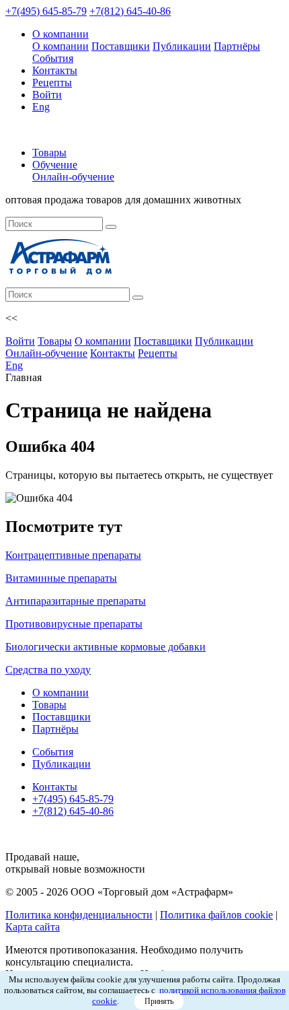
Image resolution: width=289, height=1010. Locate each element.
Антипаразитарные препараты (75, 601)
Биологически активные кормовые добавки (105, 646)
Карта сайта (32, 927)
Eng (41, 106)
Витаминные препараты (61, 578)
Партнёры (237, 46)
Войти (47, 94)
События (52, 58)
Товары (49, 152)
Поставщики (120, 46)
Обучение (54, 164)
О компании (60, 34)
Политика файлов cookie (216, 914)
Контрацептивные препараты (73, 555)
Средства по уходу (48, 669)
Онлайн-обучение (73, 176)
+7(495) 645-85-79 (46, 11)
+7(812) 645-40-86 (130, 11)
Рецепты (52, 82)
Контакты (54, 70)
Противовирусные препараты (73, 624)
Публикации (182, 46)
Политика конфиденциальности (79, 914)
